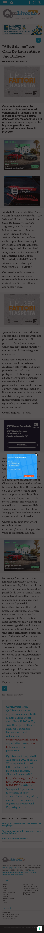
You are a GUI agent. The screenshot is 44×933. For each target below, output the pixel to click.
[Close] (36, 454)
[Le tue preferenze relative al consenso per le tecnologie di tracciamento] (39, 928)
